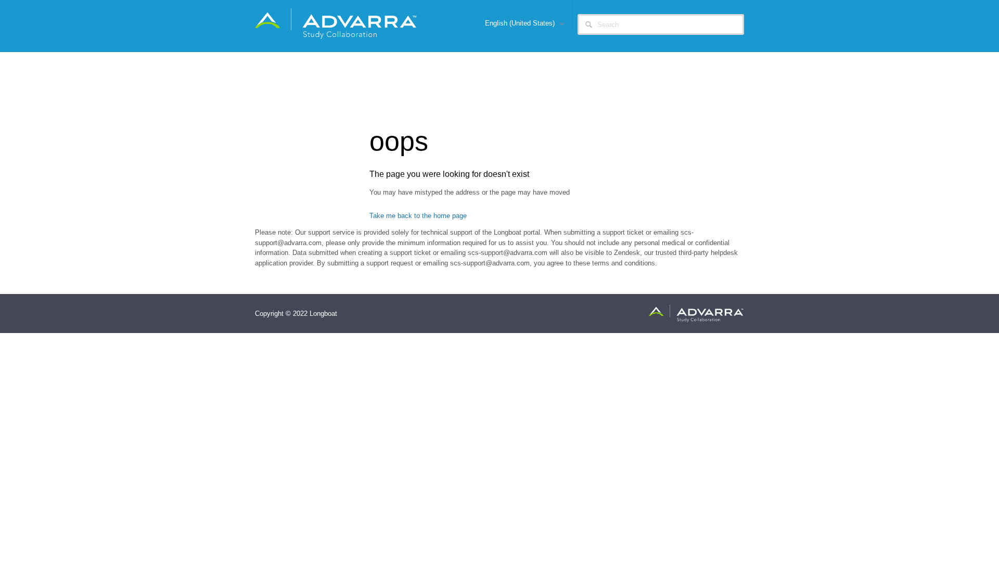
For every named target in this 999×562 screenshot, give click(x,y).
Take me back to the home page (418, 216)
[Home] (336, 23)
